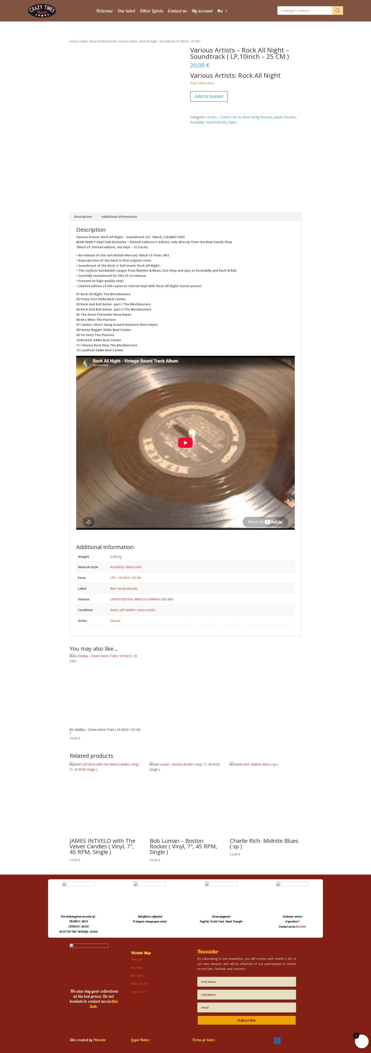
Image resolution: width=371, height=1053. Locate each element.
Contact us (177, 11)
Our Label (137, 975)
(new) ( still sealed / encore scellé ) (133, 610)
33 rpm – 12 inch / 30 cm (224, 117)
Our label (126, 11)
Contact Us (138, 992)
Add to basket (209, 96)
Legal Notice (140, 1039)
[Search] (337, 10)
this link (301, 926)
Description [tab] (83, 217)
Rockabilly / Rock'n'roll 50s (208, 122)
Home (73, 41)
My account (202, 11)
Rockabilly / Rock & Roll (125, 567)
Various (115, 621)
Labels (84, 41)
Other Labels (151, 11)
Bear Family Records (103, 41)
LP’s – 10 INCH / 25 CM (125, 578)
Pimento (99, 1039)
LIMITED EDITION (121, 599)
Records (290, 117)
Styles (232, 122)
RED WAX (167, 599)
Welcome (104, 11)
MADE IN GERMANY (147, 599)
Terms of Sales (203, 1039)
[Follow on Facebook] (277, 1040)
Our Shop (137, 967)
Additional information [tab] (119, 217)
